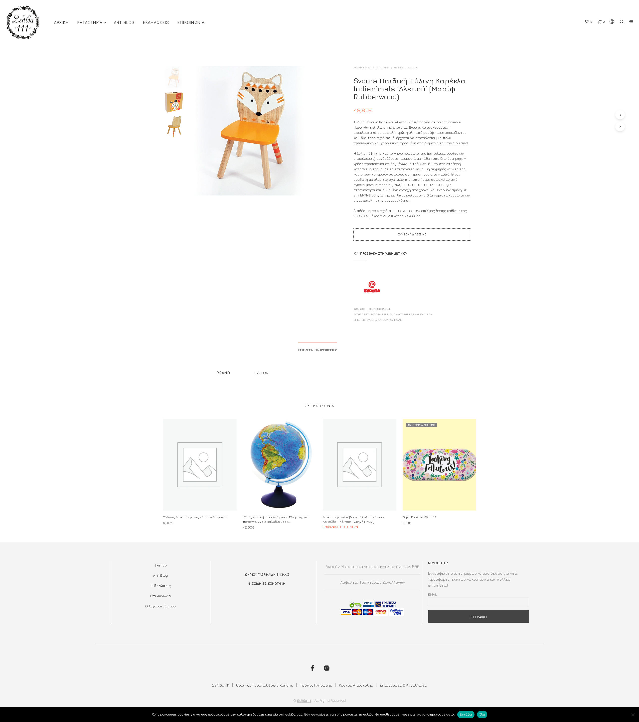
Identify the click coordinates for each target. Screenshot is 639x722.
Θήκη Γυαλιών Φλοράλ (419, 517)
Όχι (482, 714)
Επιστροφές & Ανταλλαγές (403, 685)
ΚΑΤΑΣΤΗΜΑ (89, 22)
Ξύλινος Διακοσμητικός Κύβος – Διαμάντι (195, 517)
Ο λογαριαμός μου (160, 606)
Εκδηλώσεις (160, 585)
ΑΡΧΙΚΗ (61, 22)
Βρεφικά (387, 314)
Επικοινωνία (160, 596)
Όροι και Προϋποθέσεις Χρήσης (264, 685)
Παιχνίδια (426, 314)
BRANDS (399, 67)
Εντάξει (466, 714)
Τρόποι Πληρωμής (316, 685)
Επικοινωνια (190, 22)
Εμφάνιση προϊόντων (340, 527)
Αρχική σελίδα (362, 67)
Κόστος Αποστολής (356, 685)
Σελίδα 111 (220, 685)
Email (433, 594)
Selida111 (304, 701)
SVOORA (371, 319)
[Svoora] (372, 287)
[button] (588, 21)
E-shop (160, 565)
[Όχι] (632, 714)
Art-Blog (124, 22)
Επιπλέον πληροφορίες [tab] (317, 350)
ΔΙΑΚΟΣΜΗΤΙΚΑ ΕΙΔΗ (406, 314)
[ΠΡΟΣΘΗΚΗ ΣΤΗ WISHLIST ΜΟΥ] (199, 501)
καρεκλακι (396, 319)
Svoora (413, 67)
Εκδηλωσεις (156, 22)
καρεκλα (383, 319)
